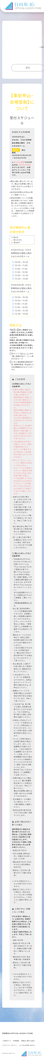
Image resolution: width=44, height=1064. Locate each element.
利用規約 (16, 1041)
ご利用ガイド (6, 1041)
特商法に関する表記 (28, 1041)
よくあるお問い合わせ (27, 1045)
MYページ (24, 353)
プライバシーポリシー (10, 1045)
